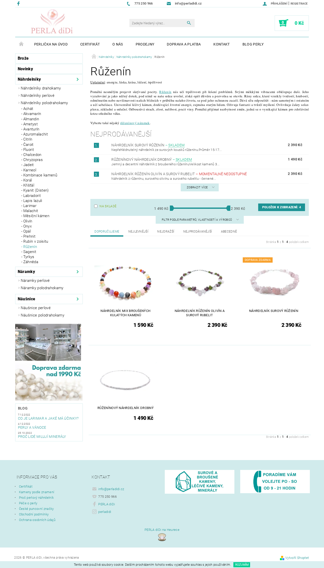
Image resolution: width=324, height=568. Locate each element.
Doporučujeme (106, 231)
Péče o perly (28, 503)
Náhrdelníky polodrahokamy (44, 103)
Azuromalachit (35, 134)
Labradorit (32, 195)
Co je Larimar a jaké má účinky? (48, 418)
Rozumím (242, 564)
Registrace (299, 3)
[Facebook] (19, 3)
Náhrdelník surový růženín (148, 145)
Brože (23, 58)
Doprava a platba (184, 44)
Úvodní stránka (21, 44)
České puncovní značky (36, 509)
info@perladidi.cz (111, 489)
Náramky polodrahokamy (42, 288)
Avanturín (31, 129)
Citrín (27, 139)
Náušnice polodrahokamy (42, 315)
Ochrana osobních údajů (37, 520)
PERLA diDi (106, 504)
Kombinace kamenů (40, 175)
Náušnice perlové (36, 308)
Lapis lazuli (32, 200)
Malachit (30, 211)
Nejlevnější (138, 231)
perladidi (104, 512)
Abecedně (229, 231)
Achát (28, 108)
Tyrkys (28, 257)
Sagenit (29, 251)
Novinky (25, 68)
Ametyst (30, 124)
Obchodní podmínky (34, 514)
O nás (117, 44)
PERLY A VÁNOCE (32, 427)
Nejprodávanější (197, 231)
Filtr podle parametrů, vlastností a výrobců (197, 219)
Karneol (29, 170)
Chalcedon (32, 154)
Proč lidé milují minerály (42, 437)
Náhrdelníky (29, 79)
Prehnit (29, 236)
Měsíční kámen (36, 216)
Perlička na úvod (51, 44)
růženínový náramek (135, 123)
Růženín (30, 246)
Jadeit (28, 165)
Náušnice (26, 299)
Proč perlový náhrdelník (36, 497)
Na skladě (107, 206)
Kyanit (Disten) (36, 190)
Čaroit (28, 144)
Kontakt (221, 44)
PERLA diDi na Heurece (162, 529)
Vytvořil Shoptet (297, 558)
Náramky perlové (35, 280)
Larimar (29, 205)
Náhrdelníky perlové (37, 95)
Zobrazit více (197, 187)
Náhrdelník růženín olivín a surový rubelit (179, 174)
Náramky (26, 271)
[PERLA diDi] (52, 22)
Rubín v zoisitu (35, 241)
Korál (27, 180)
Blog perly (253, 44)
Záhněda (30, 262)
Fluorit (28, 149)
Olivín (27, 221)
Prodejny (145, 44)
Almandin (31, 119)
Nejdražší (165, 231)
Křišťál (28, 185)
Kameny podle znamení (36, 492)
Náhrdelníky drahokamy (41, 88)
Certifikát (90, 44)
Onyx (27, 226)
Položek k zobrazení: (281, 207)
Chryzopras (33, 159)
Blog (23, 408)
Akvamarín (32, 113)
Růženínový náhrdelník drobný (151, 159)
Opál (27, 231)
